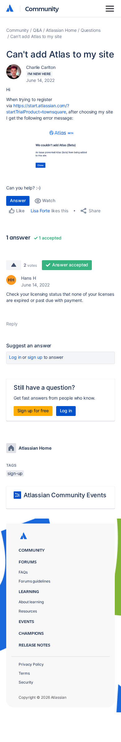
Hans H (28, 278)
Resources (28, 611)
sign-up (15, 473)
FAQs (23, 572)
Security (26, 682)
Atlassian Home (61, 30)
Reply (12, 323)
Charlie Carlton (41, 67)
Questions (91, 30)
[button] (60, 152)
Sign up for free (33, 410)
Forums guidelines (34, 581)
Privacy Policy (31, 664)
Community (42, 8)
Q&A (37, 30)
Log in (15, 357)
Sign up (35, 357)
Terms (24, 673)
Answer (18, 200)
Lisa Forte (40, 210)
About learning (31, 602)
